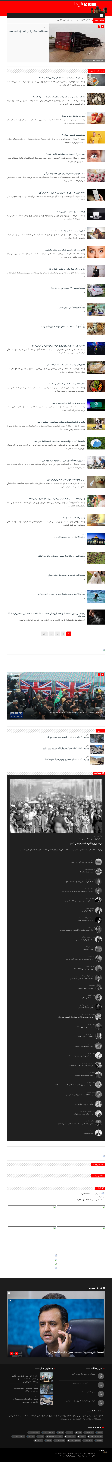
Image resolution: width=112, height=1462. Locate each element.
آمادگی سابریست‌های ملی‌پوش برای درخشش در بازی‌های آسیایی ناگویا (58, 345)
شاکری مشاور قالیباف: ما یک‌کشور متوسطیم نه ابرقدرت (76, 930)
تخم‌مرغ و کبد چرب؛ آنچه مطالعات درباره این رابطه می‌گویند (62, 78)
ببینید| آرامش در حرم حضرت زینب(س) (69, 537)
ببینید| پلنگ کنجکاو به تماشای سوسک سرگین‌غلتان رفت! (63, 326)
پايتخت (99, 1440)
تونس (70, 1432)
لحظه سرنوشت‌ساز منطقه (85, 1036)
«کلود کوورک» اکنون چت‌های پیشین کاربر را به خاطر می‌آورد (61, 192)
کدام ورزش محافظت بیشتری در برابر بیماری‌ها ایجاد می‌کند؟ (62, 460)
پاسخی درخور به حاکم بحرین (84, 920)
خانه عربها (89, 1440)
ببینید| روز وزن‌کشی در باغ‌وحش (72, 307)
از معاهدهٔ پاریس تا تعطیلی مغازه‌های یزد (81, 978)
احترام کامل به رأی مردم (86, 998)
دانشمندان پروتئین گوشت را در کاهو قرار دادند (67, 384)
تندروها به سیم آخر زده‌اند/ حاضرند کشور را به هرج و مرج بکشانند (73, 1085)
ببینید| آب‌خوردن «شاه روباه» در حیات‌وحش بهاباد (68, 737)
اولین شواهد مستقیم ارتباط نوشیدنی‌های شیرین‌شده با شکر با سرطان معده (57, 498)
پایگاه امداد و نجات (96, 1436)
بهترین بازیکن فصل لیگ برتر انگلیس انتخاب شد (67, 269)
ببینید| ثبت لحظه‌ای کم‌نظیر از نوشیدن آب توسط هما (67, 759)
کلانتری (31, 1436)
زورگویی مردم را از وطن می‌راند (84, 1104)
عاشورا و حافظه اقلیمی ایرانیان (84, 1046)
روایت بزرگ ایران (88, 949)
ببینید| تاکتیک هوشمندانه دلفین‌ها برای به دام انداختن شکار (61, 594)
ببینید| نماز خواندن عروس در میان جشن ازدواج (66, 575)
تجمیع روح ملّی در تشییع (85, 1007)
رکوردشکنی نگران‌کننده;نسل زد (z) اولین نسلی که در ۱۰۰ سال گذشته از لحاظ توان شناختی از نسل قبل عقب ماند (46, 615)
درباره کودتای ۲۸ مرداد (86, 872)
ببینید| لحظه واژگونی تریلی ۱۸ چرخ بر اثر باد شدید (28, 31)
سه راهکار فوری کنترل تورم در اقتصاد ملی (80, 1056)
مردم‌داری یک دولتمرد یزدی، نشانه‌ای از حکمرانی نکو (77, 891)
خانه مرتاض (70, 1436)
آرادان (49, 1440)
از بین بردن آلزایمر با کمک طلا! (73, 518)
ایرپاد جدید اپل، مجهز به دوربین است (70, 211)
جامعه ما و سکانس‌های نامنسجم (84, 1075)
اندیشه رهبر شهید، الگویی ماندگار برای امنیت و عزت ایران (75, 1017)
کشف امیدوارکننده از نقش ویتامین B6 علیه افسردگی (64, 173)
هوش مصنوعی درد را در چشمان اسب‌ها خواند (67, 231)
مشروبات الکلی (49, 1432)
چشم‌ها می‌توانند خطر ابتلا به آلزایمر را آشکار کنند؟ (65, 154)
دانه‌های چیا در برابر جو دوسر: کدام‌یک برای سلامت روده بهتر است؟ (59, 97)
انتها (44, 634)
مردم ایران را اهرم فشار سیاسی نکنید (85, 843)
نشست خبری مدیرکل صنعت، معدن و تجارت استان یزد (76, 1352)
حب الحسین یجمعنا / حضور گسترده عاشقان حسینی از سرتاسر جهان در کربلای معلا (73, 712)
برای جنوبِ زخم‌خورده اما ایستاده (83, 968)
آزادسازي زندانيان (75, 1440)
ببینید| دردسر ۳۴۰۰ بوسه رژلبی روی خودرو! (68, 288)
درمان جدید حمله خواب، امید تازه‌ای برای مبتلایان (66, 479)
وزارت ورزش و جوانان (55, 1436)
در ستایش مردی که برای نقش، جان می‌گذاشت (79, 959)
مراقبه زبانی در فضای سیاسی (84, 939)
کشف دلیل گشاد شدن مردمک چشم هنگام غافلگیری (65, 250)
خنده (79, 1432)
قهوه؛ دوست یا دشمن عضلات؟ (73, 135)
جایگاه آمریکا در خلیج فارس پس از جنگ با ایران (79, 881)
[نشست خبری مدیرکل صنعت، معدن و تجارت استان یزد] (56, 1332)
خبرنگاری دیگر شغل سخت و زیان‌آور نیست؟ (80, 1065)
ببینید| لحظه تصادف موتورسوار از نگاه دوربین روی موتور (66, 748)
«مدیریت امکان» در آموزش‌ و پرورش (82, 862)
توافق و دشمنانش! (88, 1133)
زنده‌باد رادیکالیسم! (87, 910)
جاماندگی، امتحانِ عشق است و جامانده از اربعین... (78, 901)
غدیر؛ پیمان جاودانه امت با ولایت (83, 1114)
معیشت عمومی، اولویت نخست (84, 1027)
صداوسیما (89, 1432)
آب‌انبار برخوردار (18, 1436)
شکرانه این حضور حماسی (85, 988)
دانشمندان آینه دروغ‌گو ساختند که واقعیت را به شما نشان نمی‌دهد (59, 441)
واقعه (100, 1432)
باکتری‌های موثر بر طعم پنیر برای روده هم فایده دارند (65, 365)
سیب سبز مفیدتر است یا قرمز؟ (73, 116)
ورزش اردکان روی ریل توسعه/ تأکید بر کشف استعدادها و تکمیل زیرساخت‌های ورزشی (25, 1378)
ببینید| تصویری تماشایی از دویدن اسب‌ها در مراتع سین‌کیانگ (61, 556)
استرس (82, 1436)
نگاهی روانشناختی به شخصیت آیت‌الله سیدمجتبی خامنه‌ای (75, 1123)
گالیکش (39, 1440)
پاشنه (61, 1432)
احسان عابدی (34, 1432)
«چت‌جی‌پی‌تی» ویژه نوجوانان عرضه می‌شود (68, 403)
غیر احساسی (60, 1440)
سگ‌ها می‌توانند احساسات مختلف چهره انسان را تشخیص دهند (61, 422)
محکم (41, 1436)
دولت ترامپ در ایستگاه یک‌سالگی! (90, 1200)
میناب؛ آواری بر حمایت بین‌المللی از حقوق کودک (78, 1094)
